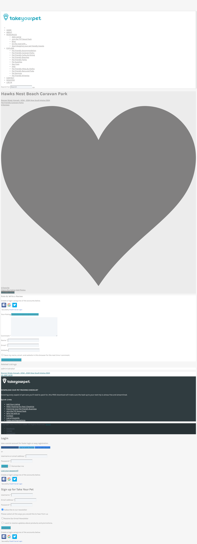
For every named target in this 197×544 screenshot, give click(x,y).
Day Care (15, 64)
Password (5, 461)
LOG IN (9, 82)
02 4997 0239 (6, 375)
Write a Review (7, 292)
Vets (13, 66)
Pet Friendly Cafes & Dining (23, 55)
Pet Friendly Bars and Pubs (23, 71)
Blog (14, 41)
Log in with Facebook (10, 447)
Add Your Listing (13, 404)
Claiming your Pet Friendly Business (21, 409)
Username (6, 495)
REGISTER (10, 80)
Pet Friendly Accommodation (24, 50)
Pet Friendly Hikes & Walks (23, 69)
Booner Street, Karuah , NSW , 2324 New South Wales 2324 (25, 100)
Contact (9, 416)
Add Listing (16, 37)
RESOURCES (11, 34)
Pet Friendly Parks (19, 59)
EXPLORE (10, 48)
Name (4, 340)
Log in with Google (42, 447)
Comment (6, 336)
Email (4, 345)
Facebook (10, 428)
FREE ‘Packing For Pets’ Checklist (20, 406)
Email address (7, 500)
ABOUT (9, 32)
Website (4, 350)
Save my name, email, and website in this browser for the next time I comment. (37, 355)
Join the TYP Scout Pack (22, 39)
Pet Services (17, 73)
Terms (48, 424)
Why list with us (13, 413)
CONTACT (10, 78)
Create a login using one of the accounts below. (20, 301)
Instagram (10, 433)
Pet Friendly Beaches (20, 57)
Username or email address (13, 456)
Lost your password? (9, 471)
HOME (9, 30)
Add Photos (20, 290)
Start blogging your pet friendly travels (28, 46)
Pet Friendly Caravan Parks (23, 53)
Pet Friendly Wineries (20, 75)
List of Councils (12, 418)
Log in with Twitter (26, 447)
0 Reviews (5, 105)
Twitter (9, 431)
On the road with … (19, 44)
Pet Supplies (17, 62)
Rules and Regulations (15, 420)
